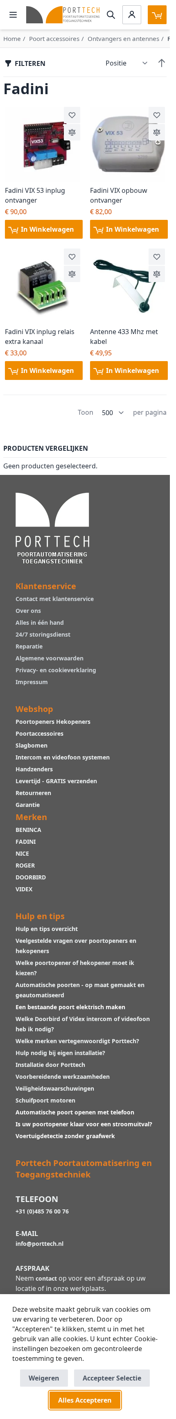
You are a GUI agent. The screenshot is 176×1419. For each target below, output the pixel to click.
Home (12, 38)
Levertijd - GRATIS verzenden (56, 781)
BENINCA (28, 830)
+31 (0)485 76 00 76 (42, 1211)
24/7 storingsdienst (43, 634)
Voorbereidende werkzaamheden (63, 1076)
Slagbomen (31, 745)
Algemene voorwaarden (49, 658)
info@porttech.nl (39, 1243)
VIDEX (24, 889)
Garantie (28, 805)
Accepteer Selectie (112, 1378)
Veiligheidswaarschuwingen (55, 1088)
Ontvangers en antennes (123, 38)
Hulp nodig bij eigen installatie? (60, 1053)
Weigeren (44, 1378)
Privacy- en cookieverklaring (56, 670)
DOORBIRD (31, 877)
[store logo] (62, 14)
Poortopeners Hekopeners (53, 721)
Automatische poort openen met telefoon (75, 1112)
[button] (72, 115)
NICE (22, 853)
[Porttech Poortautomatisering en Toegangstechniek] (52, 527)
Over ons (28, 611)
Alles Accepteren (85, 1400)
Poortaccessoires (39, 733)
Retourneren (33, 793)
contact (46, 1278)
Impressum (32, 682)
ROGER (25, 865)
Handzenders (34, 769)
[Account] (131, 14)
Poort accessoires (54, 38)
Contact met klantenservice (55, 599)
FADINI (26, 841)
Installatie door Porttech (51, 1065)
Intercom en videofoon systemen (63, 757)
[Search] (111, 15)
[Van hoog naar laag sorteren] (162, 63)
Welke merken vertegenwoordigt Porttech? (77, 1041)
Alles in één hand (40, 622)
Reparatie (29, 646)
